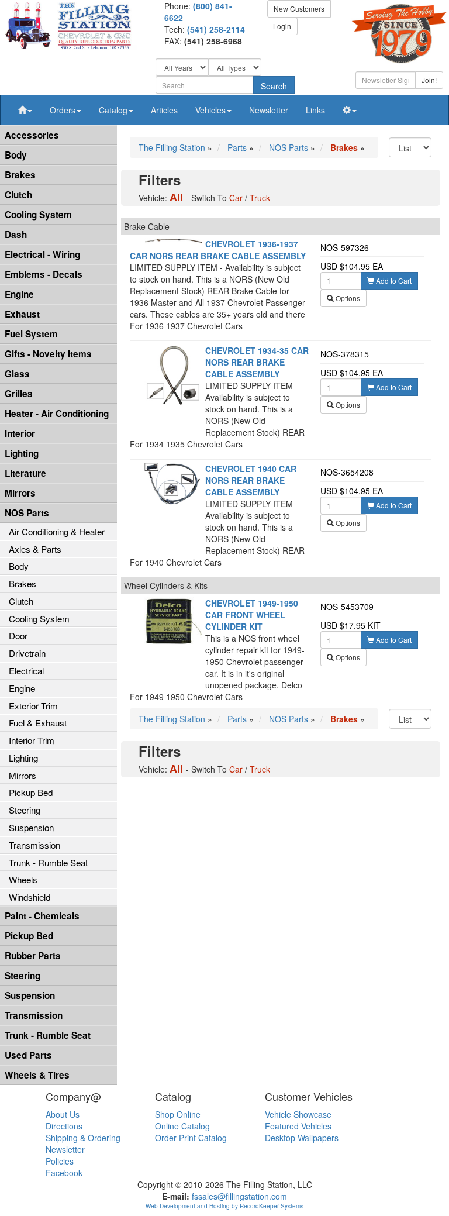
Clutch (18, 194)
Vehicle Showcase (298, 1114)
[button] (25, 110)
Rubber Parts (33, 955)
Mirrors (20, 493)
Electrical (26, 670)
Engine (19, 294)
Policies (60, 1161)
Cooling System (38, 214)
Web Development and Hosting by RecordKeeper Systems (224, 1206)
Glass (17, 373)
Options (347, 298)
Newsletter (268, 110)
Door (18, 635)
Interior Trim (31, 740)
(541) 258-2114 (216, 29)
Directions (64, 1126)
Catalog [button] (113, 110)
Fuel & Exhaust (38, 722)
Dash (16, 234)
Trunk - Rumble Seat (48, 862)
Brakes (20, 174)
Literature (25, 473)
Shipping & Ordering (83, 1137)
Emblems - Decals (43, 274)
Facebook (64, 1173)
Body (16, 155)
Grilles (19, 393)
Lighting (22, 453)
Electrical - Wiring (42, 254)
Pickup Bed (31, 792)
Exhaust (22, 314)
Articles (164, 110)
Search (274, 86)
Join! (429, 80)
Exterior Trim (33, 706)
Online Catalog (182, 1126)
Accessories (32, 135)
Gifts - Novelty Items (48, 353)
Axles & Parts (35, 549)
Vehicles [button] (210, 110)
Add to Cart (393, 280)
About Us (63, 1114)
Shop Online (178, 1114)
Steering (24, 810)
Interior (20, 433)
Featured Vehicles (298, 1126)
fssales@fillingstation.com (239, 1196)
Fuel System (31, 334)
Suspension (31, 827)
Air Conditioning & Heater (57, 531)
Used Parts (28, 1055)
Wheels (23, 879)
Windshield (29, 897)
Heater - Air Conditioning (57, 413)
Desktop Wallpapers (302, 1137)
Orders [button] (62, 110)
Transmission (34, 845)
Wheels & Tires (37, 1075)
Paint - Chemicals (42, 916)
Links (315, 110)
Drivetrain (27, 653)
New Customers (299, 8)
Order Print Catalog (191, 1137)
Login (282, 26)
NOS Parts (27, 513)
